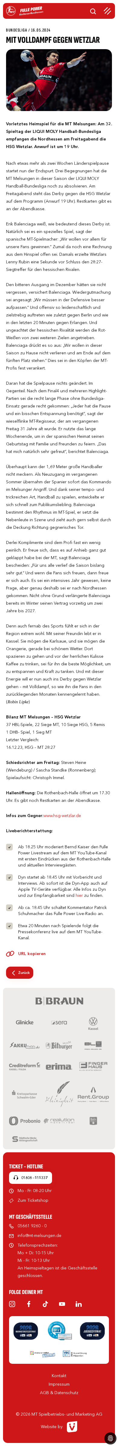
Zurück (24, 972)
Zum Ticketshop (33, 1200)
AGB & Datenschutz (59, 1392)
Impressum (59, 1384)
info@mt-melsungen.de (39, 1235)
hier (79, 895)
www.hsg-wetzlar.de (62, 815)
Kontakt (59, 1375)
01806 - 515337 (34, 1177)
